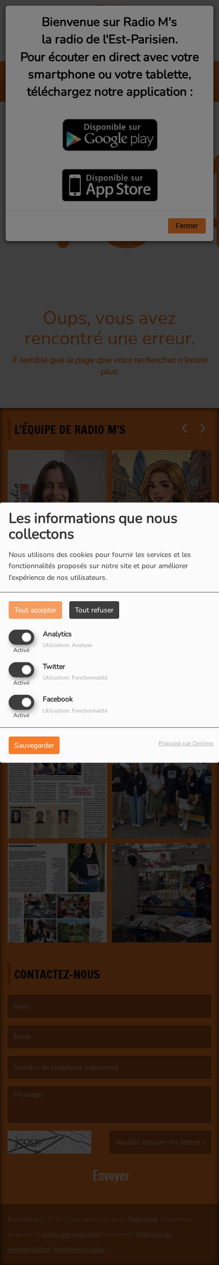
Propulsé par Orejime (185, 743)
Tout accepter (35, 609)
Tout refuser (94, 609)
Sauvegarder (34, 745)
